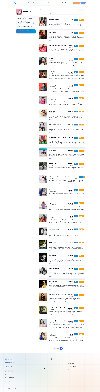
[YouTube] (12, 371)
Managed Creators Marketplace (72, 362)
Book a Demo (76, 2)
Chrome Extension (41, 371)
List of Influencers (72, 366)
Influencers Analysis (41, 368)
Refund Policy (87, 368)
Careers (23, 365)
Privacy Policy (87, 365)
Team (22, 362)
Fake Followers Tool (41, 365)
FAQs (69, 369)
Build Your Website (57, 362)
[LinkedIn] (6, 371)
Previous (57, 348)
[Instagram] (9, 371)
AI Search (39, 362)
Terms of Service (87, 362)
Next (68, 348)
